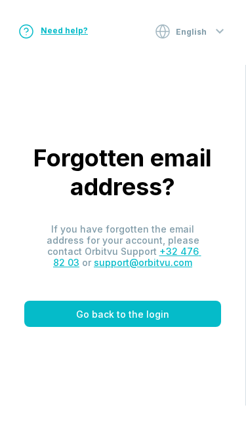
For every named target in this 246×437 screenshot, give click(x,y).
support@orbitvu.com (143, 262)
